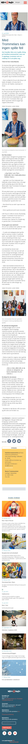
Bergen (17, 2)
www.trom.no (9, 467)
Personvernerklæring (8, 714)
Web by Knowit (14, 742)
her (15, 706)
